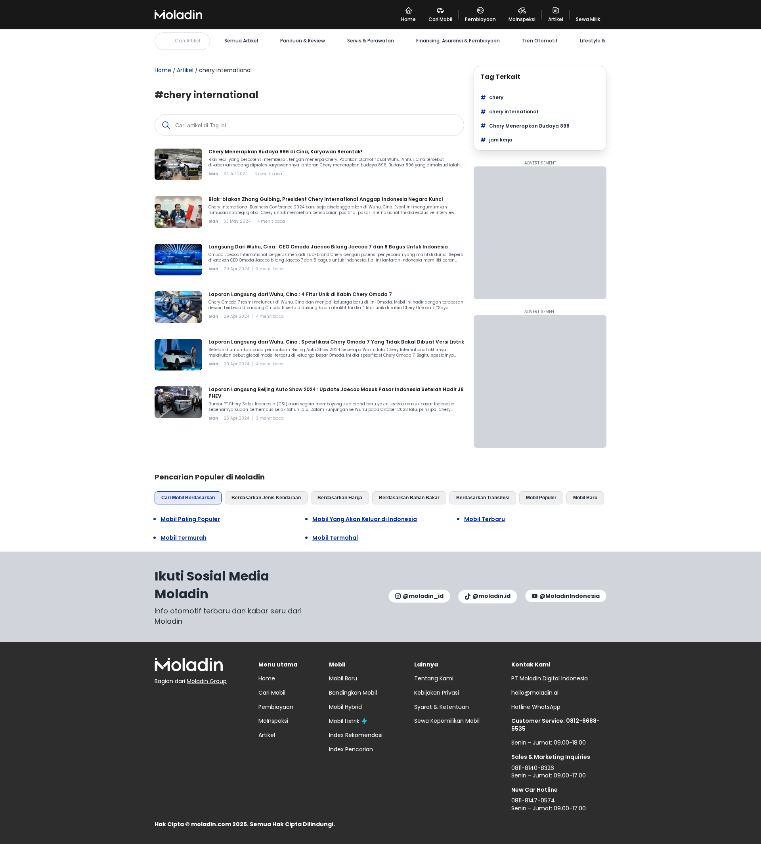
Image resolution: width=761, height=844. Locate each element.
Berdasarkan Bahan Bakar (409, 497)
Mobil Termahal (335, 538)
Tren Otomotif (540, 41)
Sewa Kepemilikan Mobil (447, 721)
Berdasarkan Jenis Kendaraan (266, 497)
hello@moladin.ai (534, 693)
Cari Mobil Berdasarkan (188, 497)
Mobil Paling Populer (190, 519)
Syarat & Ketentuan (441, 707)
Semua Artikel (241, 41)
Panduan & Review (302, 41)
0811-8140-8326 (532, 768)
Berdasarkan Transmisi (482, 497)
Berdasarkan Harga (339, 497)
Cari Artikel (187, 40)
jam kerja (500, 139)
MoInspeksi (273, 721)
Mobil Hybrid (345, 707)
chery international (513, 111)
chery (496, 97)
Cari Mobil (271, 693)
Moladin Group (207, 681)
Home (163, 70)
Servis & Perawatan (370, 41)
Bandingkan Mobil (353, 693)
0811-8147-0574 (533, 800)
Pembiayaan (275, 707)
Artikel (185, 70)
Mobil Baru (585, 497)
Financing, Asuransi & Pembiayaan (458, 41)
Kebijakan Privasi (436, 693)
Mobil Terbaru (484, 519)
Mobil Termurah (184, 538)
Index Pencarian (351, 749)
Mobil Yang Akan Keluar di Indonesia (364, 519)
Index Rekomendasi (355, 735)
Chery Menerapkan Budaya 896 (529, 125)
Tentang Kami (433, 678)
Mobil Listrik (344, 721)
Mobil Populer (541, 497)
